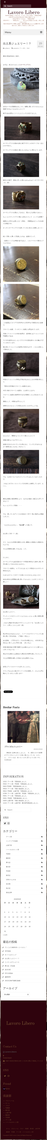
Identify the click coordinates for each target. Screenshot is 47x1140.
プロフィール (9, 1101)
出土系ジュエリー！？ (12, 958)
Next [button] (42, 739)
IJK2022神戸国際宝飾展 (12, 981)
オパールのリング (10, 955)
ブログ (7, 1105)
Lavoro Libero (24, 12)
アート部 (22, 48)
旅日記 (8, 875)
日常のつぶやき (11, 879)
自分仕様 (8, 969)
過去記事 (9, 892)
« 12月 (5, 935)
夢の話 (8, 862)
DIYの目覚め (9, 973)
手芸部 (8, 871)
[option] (23, 739)
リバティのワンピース (12, 962)
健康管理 (8, 977)
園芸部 (8, 858)
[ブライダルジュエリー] (23, 727)
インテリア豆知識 (12, 841)
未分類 (8, 884)
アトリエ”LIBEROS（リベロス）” (16, 947)
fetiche (7, 1089)
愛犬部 (8, 867)
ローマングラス (25, 65)
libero (7, 48)
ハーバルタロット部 (12, 849)
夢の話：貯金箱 (10, 966)
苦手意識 (8, 951)
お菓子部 (9, 845)
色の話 (8, 888)
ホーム (7, 1103)
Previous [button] (5, 739)
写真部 (8, 854)
